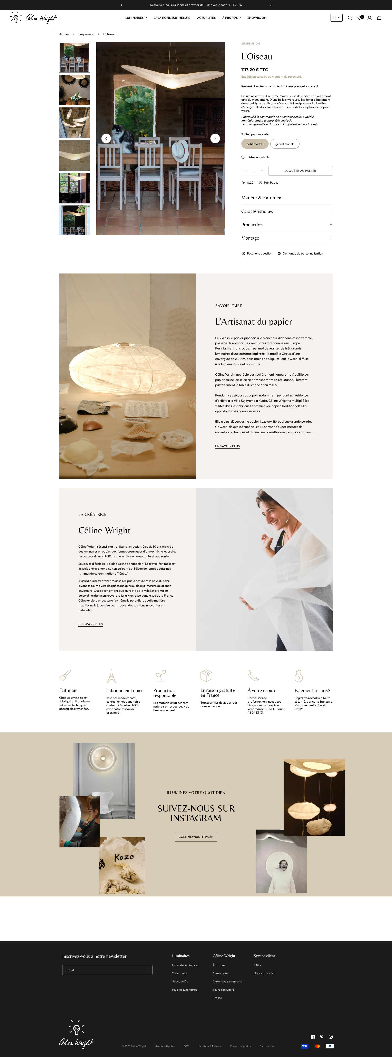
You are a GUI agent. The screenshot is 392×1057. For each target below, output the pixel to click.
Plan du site (267, 1046)
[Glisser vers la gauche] (106, 138)
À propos (219, 965)
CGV (186, 1046)
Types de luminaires (185, 965)
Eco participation (240, 1046)
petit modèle (255, 144)
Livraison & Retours (209, 1046)
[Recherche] (349, 17)
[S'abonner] (148, 970)
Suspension (86, 34)
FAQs (257, 965)
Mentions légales (165, 1046)
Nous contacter (264, 973)
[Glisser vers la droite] (215, 138)
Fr (334, 18)
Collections (179, 973)
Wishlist (361, 17)
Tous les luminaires (184, 989)
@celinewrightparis (196, 837)
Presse (217, 998)
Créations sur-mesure (228, 981)
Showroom (220, 973)
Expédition (248, 76)
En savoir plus (227, 446)
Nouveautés (180, 981)
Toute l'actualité (223, 989)
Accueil (64, 34)
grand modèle (284, 144)
